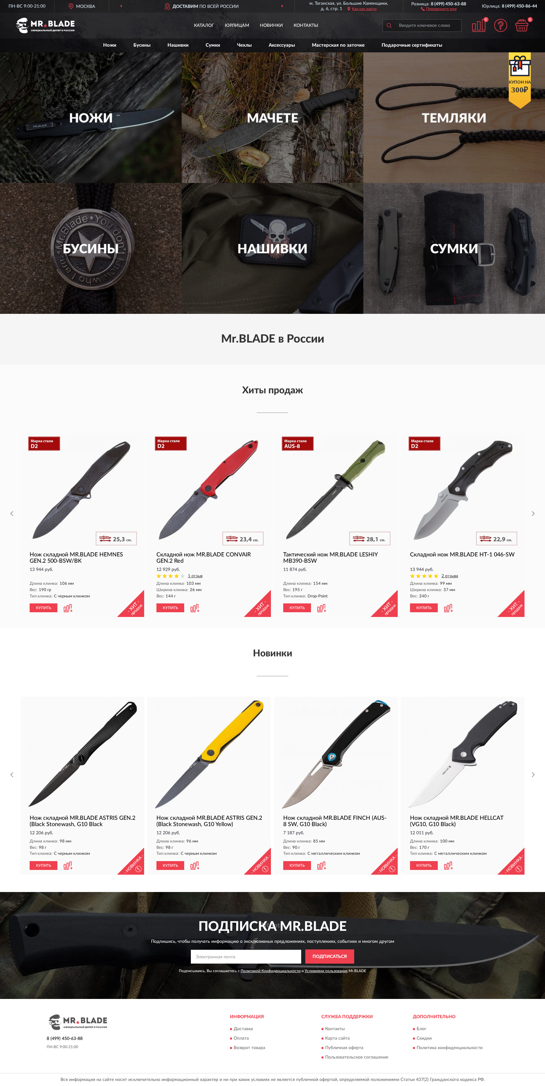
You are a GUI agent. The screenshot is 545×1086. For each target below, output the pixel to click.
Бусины (141, 45)
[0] (522, 25)
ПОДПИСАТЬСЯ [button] (330, 956)
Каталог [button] (204, 25)
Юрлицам (237, 25)
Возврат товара (249, 1048)
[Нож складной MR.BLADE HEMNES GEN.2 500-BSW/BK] (82, 491)
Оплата (241, 1038)
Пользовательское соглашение (356, 1057)
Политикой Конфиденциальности (271, 971)
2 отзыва (450, 576)
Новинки (271, 25)
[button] (439, 8)
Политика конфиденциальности (450, 1048)
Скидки (424, 1038)
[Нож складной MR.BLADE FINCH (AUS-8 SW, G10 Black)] (336, 754)
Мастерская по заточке (338, 45)
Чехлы (244, 45)
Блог (421, 1029)
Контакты (306, 25)
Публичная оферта (344, 1048)
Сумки (213, 45)
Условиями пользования (326, 971)
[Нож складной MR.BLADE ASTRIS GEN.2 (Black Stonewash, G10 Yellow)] (209, 754)
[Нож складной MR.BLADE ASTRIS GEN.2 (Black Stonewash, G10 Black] (82, 754)
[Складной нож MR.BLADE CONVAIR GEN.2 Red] (209, 491)
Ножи (109, 45)
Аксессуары (282, 45)
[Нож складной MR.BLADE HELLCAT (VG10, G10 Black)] (462, 754)
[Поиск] (389, 25)
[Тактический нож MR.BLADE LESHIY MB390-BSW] (336, 491)
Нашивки (178, 45)
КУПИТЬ (43, 608)
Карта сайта (337, 1038)
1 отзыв (195, 576)
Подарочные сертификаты (412, 45)
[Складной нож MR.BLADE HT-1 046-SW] (462, 491)
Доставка (243, 1029)
